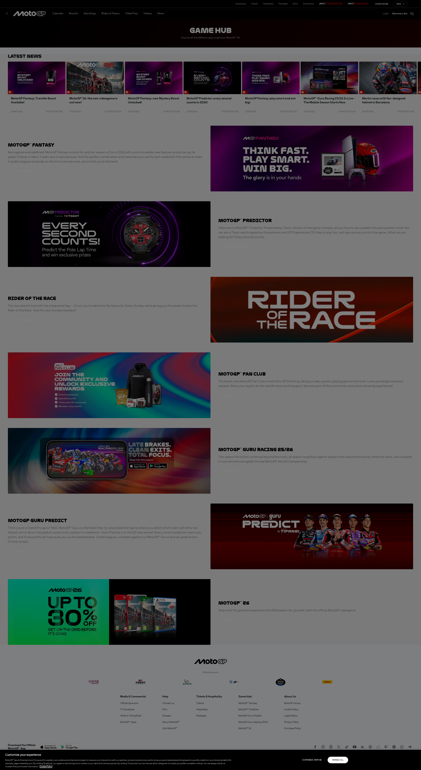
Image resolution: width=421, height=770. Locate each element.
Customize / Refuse (312, 760)
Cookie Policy (46, 767)
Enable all (338, 760)
